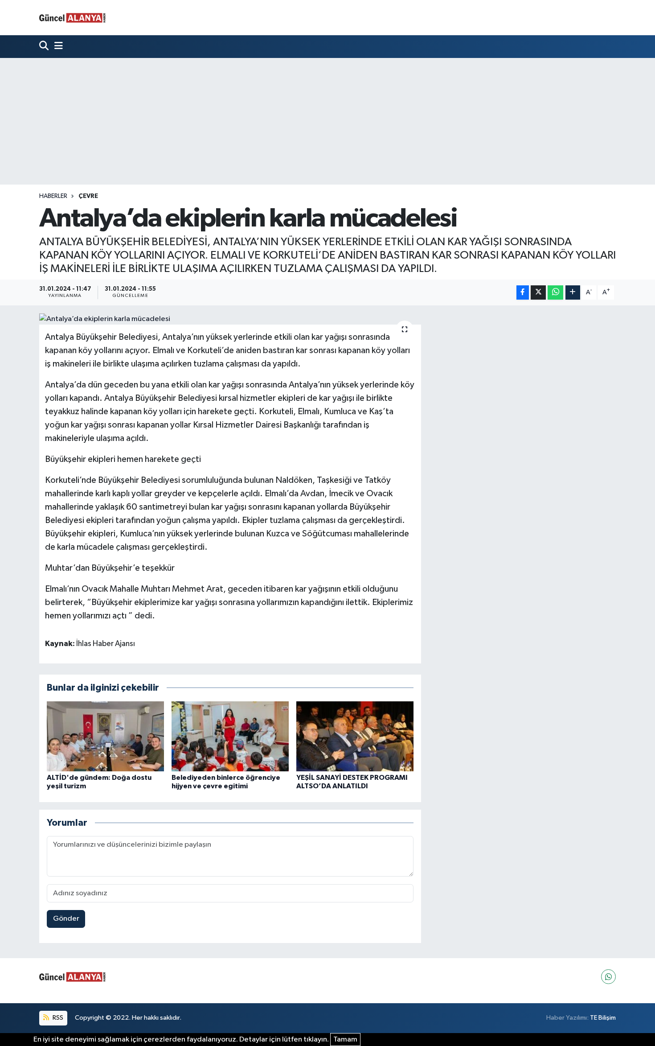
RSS (57, 1017)
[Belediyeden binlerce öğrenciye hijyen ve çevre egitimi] (230, 736)
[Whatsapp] (608, 976)
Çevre (88, 196)
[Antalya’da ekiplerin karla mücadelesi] (230, 319)
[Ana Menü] (56, 46)
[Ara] (44, 46)
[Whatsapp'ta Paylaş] (555, 292)
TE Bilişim (603, 1017)
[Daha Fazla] (572, 292)
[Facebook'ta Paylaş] (522, 292)
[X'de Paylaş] (538, 292)
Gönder (66, 918)
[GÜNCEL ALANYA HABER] (72, 17)
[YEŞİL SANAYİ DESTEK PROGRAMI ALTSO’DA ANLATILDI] (354, 736)
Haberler (53, 196)
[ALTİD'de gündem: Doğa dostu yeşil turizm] (105, 736)
